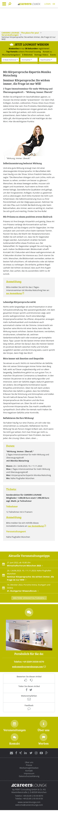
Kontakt (29, 770)
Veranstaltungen (10, 34)
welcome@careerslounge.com (29, 804)
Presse (29, 765)
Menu (4, 4)
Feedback (29, 705)
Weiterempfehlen (29, 696)
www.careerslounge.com (29, 802)
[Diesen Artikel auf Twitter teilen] (31, 689)
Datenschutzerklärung (29, 776)
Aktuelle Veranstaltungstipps (29, 555)
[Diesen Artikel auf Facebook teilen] (26, 689)
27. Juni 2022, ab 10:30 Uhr (24, 564)
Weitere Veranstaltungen (28, 598)
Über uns (29, 762)
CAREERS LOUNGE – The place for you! (20, 32)
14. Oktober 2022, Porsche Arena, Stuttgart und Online (28, 587)
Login (47, 3)
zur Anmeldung (14, 293)
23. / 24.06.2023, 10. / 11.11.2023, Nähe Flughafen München (30, 575)
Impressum (29, 773)
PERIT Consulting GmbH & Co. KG (30, 789)
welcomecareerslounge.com (27, 666)
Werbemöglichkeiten (29, 767)
